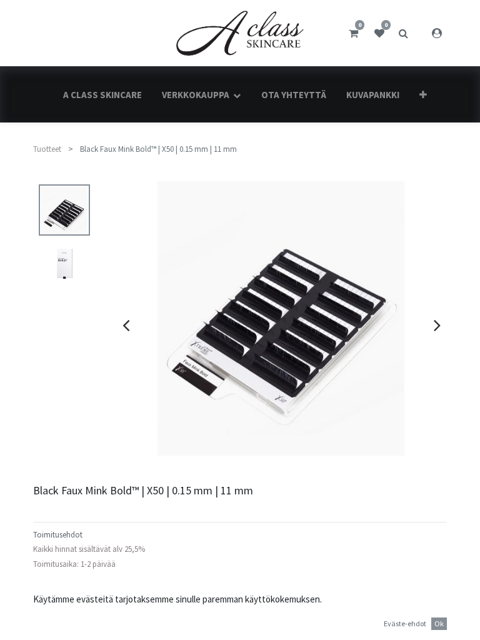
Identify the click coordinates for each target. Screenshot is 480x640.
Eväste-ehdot (405, 623)
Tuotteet (47, 149)
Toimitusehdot (57, 534)
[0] (353, 33)
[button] (423, 94)
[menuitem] (102, 94)
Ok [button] (439, 623)
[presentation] (126, 325)
